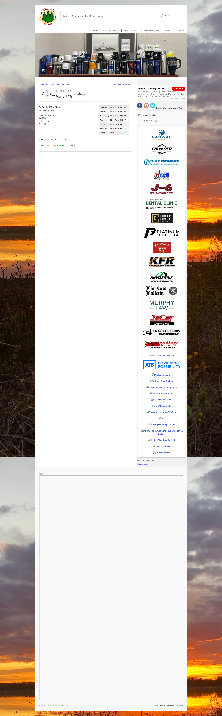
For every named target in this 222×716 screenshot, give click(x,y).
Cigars (70, 145)
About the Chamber (111, 30)
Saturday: (104, 128)
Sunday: (103, 133)
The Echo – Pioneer (122, 85)
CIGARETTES (44, 145)
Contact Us (179, 30)
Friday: (102, 124)
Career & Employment (150, 30)
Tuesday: (103, 111)
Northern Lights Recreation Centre (55, 85)
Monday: (103, 107)
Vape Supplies (58, 145)
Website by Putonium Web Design (168, 706)
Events (167, 30)
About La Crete (130, 30)
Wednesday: (105, 116)
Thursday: (104, 120)
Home (95, 30)
